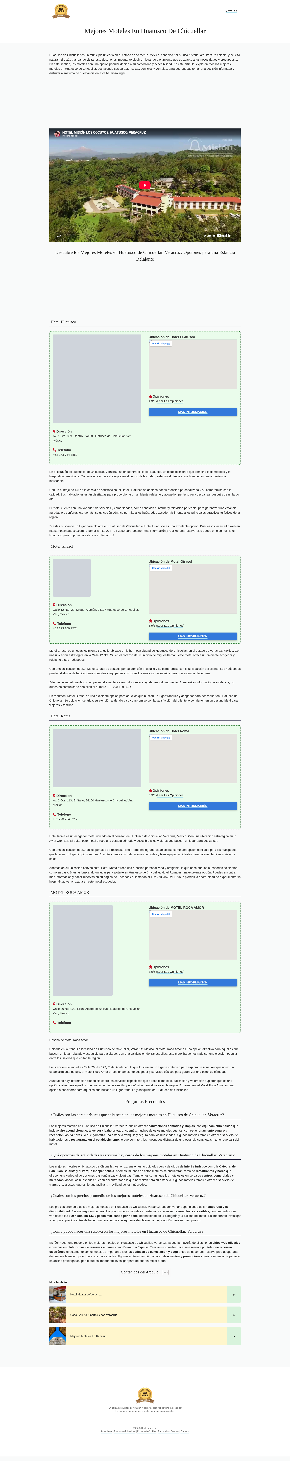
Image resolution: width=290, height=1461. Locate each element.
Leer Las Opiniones (170, 401)
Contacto (185, 1431)
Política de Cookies (146, 1431)
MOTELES (231, 11)
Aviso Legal (106, 1431)
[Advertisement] (145, 103)
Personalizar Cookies (168, 1431)
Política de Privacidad (124, 1431)
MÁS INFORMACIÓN (192, 412)
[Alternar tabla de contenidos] (164, 1272)
